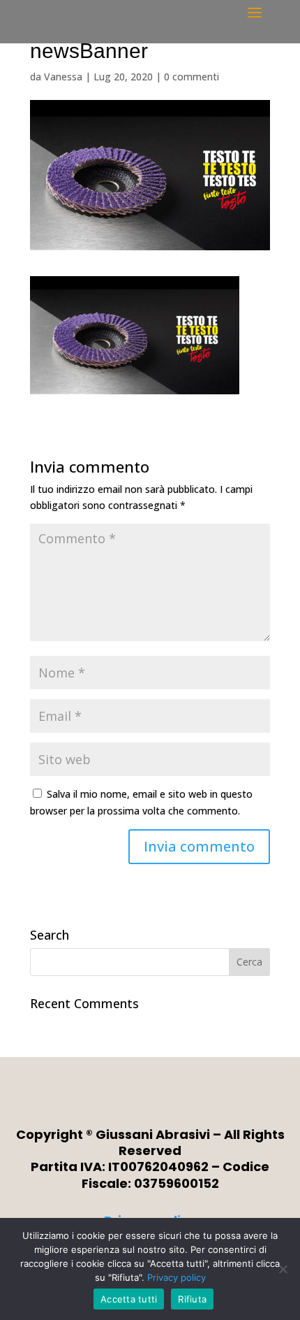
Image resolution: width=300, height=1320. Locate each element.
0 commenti (191, 76)
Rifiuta (192, 1299)
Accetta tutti (128, 1299)
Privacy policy (176, 1277)
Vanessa (63, 76)
